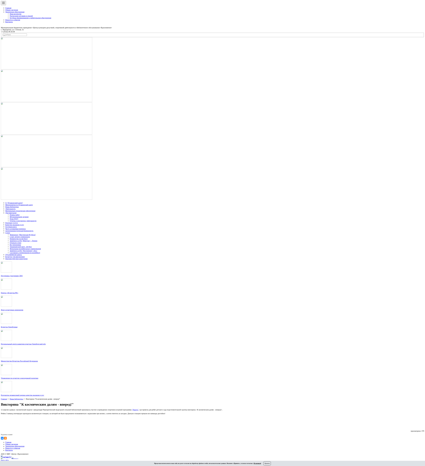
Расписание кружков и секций (21, 16)
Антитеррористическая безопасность (19, 231)
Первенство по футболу (19, 239)
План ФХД (14, 219)
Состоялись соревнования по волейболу (25, 253)
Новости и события (12, 20)
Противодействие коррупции (16, 259)
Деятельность (10, 209)
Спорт (7, 233)
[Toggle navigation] (3, 3)
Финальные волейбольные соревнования (25, 249)
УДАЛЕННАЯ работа (13, 255)
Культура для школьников (15, 257)
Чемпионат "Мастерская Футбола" (23, 235)
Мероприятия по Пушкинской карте (19, 205)
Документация (10, 213)
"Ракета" (135, 410)
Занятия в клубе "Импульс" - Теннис (23, 241)
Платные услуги (11, 223)
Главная (8, 8)
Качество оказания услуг (14, 225)
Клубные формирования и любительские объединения (30, 18)
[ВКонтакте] (2, 438)
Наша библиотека (12, 207)
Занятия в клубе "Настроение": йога (23, 251)
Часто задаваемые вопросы (15, 229)
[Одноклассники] (5, 438)
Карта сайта (5, 460)
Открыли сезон (15, 243)
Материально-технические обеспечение (20, 211)
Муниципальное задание (19, 217)
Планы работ (15, 215)
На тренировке (15, 245)
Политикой (257, 463)
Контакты (9, 22)
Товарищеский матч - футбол (21, 247)
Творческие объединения (14, 12)
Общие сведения (11, 10)
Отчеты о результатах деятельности (23, 221)
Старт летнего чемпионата (20, 237)
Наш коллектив (15, 14)
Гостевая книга (11, 227)
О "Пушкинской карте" (14, 203)
